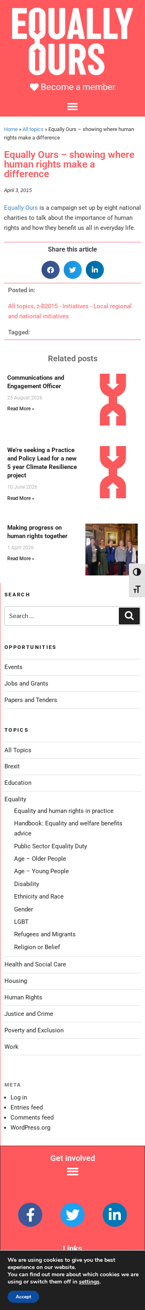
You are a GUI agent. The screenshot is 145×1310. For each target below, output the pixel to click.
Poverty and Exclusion (34, 1030)
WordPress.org (30, 1127)
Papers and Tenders (30, 700)
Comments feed (32, 1117)
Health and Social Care (35, 964)
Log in (18, 1097)
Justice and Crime (28, 1013)
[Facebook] (30, 1214)
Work (11, 1046)
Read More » (20, 408)
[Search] (129, 616)
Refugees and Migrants (45, 934)
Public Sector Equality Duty (50, 846)
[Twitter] (72, 1214)
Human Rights (23, 997)
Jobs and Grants (26, 683)
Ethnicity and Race (39, 896)
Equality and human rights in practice (64, 811)
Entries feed (26, 1107)
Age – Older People (40, 858)
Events (13, 667)
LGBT (21, 921)
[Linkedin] (114, 1214)
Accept (23, 1297)
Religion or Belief (37, 947)
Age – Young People (41, 871)
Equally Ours (21, 207)
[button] (72, 106)
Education (17, 782)
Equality (15, 799)
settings (89, 1281)
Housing (15, 981)
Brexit (12, 766)
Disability (26, 884)
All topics (33, 129)
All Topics (17, 750)
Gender (23, 909)
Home (11, 129)
